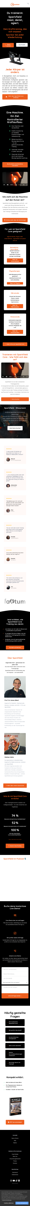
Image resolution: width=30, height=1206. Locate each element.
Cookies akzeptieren (22, 1203)
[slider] (7, 179)
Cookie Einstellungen (7, 1200)
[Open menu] (28, 4)
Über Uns (15, 1156)
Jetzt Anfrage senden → (15, 996)
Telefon (15, 1142)
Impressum (15, 1172)
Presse (15, 1161)
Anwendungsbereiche (15, 1158)
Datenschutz (15, 1174)
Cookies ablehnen (9, 1203)
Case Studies (15, 1154)
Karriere (15, 1163)
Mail (15, 1140)
